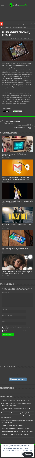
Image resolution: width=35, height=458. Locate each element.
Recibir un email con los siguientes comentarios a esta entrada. (16, 327)
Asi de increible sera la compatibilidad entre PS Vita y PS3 (22, 127)
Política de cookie (27, 450)
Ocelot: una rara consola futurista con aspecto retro (15, 400)
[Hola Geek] (17, 4)
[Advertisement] (17, 14)
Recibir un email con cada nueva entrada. (15, 331)
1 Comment (26, 38)
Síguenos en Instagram (18, 379)
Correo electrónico (8, 315)
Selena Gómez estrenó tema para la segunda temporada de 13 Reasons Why (17, 272)
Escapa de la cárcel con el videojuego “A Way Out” (15, 413)
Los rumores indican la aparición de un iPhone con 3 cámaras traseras (15, 249)
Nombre (5, 309)
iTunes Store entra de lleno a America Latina (12, 121)
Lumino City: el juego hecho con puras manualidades (15, 428)
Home (2, 27)
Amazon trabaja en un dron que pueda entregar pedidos (17, 431)
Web (3, 321)
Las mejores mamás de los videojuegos (14, 24)
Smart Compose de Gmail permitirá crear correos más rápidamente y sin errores (16, 178)
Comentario (5, 292)
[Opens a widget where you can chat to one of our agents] (27, 454)
